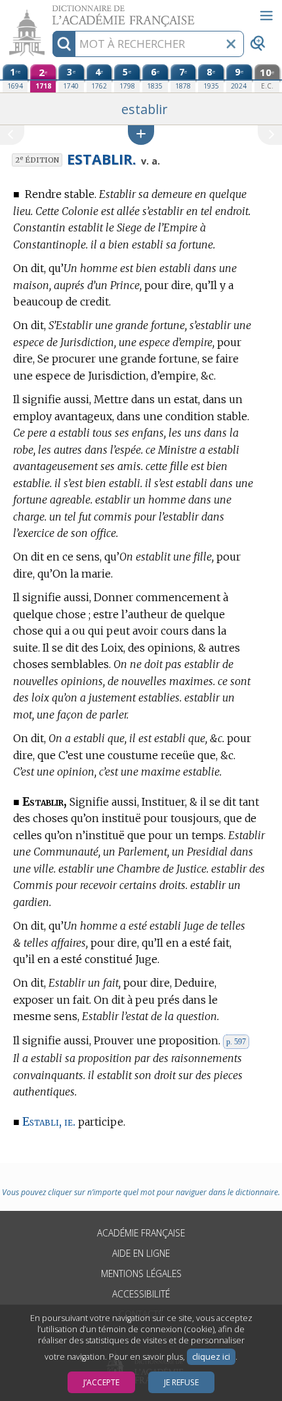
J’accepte (101, 1382)
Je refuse (181, 1382)
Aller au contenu (50, 11)
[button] (141, 134)
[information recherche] (63, 44)
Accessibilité (141, 1294)
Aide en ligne (141, 1253)
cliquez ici (211, 1356)
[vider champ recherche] (231, 44)
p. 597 (236, 1041)
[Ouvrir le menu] (266, 15)
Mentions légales (141, 1273)
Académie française (141, 1233)
